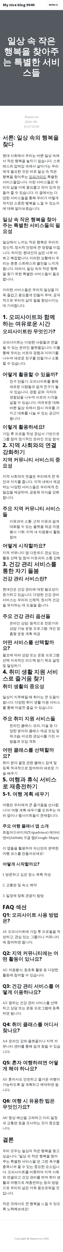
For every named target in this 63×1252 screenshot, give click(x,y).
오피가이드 (37, 176)
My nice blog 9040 (19, 4)
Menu (52, 4)
